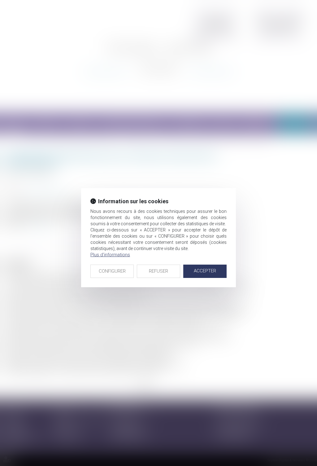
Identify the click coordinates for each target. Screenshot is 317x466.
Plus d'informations (110, 254)
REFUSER (158, 271)
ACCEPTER (205, 271)
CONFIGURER (112, 271)
